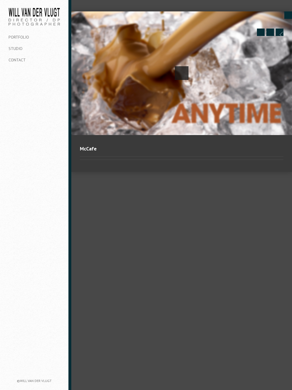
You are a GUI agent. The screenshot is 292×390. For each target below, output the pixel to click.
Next (279, 32)
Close (288, 15)
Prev (261, 32)
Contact (17, 60)
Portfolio (19, 37)
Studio (16, 48)
